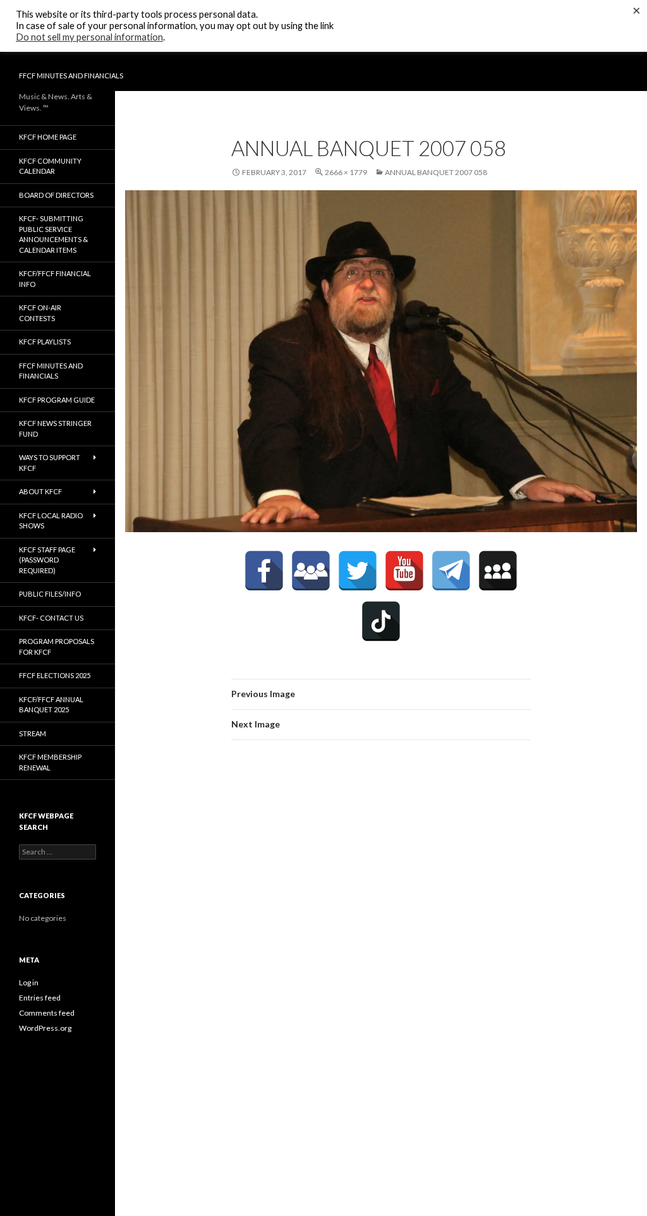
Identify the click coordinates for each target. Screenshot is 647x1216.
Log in (29, 982)
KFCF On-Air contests (40, 312)
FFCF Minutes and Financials (71, 75)
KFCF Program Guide (57, 400)
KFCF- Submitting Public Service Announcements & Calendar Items (53, 234)
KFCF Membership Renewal (50, 762)
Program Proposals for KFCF (56, 646)
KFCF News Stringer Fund (55, 428)
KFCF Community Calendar (50, 166)
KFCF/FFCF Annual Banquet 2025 (51, 704)
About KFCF (40, 491)
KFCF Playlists (45, 341)
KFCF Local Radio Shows (51, 520)
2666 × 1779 (346, 172)
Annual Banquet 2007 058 (436, 172)
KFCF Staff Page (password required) (47, 560)
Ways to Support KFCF (49, 462)
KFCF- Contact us (51, 618)
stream (32, 733)
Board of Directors (56, 195)
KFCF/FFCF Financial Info (55, 278)
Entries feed (40, 997)
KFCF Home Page (47, 137)
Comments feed (47, 1013)
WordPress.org (45, 1028)
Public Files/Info (50, 594)
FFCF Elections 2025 (54, 675)
